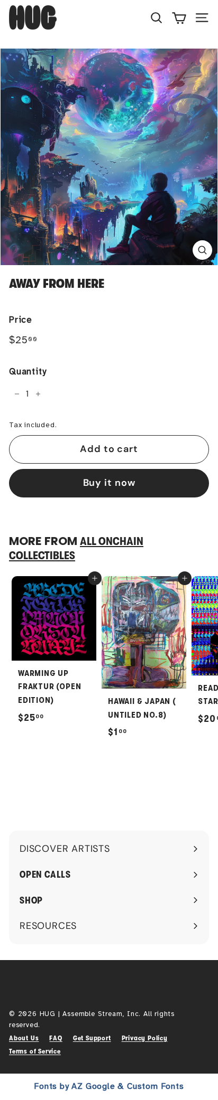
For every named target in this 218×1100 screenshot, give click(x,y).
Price (20, 319)
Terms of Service (35, 1051)
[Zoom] (202, 250)
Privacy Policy (145, 1038)
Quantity (27, 371)
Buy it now (109, 482)
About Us (24, 1038)
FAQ (55, 1038)
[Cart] (179, 17)
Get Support (92, 1038)
